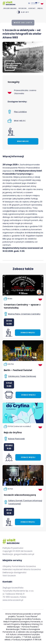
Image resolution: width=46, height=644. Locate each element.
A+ (24, 12)
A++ (27, 12)
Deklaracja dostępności (14, 572)
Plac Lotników (20, 111)
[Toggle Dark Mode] (18, 12)
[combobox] (42, 3)
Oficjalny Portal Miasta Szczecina (19, 566)
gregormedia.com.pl (23, 554)
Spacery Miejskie (9, 8)
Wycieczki (22, 8)
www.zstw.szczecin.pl (13, 600)
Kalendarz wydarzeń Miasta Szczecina (22, 569)
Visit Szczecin (9, 575)
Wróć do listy (23, 22)
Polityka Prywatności (13, 548)
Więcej (40, 8)
